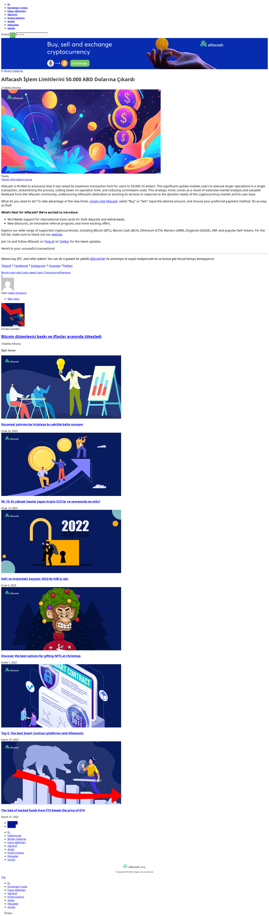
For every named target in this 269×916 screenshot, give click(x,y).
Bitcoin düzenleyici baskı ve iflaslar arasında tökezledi (51, 336)
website (57, 234)
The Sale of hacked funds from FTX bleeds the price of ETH (43, 810)
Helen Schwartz (17, 293)
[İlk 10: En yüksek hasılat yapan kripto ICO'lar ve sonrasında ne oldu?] (61, 495)
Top (3, 877)
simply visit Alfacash (104, 201)
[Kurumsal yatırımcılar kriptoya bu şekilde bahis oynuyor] (61, 417)
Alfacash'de (97, 259)
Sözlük (11, 28)
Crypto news (28, 272)
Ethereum (65, 272)
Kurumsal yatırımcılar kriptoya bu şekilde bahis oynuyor (42, 424)
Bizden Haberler (13, 71)
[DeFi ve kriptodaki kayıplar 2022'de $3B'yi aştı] (61, 572)
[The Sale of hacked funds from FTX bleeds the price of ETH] (61, 803)
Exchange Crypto (17, 7)
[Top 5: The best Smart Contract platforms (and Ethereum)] (61, 726)
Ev (8, 4)
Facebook (21, 266)
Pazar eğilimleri (16, 11)
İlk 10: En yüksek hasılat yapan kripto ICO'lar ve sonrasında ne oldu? (50, 501)
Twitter (64, 241)
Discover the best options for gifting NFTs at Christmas (40, 656)
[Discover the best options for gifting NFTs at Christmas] (61, 649)
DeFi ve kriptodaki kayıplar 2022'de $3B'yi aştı (34, 579)
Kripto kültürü (16, 17)
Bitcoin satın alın (11, 272)
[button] (134, 913)
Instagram (38, 266)
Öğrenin (12, 14)
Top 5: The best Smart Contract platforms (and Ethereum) (42, 733)
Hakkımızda (14, 835)
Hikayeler (13, 24)
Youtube (55, 266)
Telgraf (49, 241)
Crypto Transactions (47, 272)
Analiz (11, 21)
